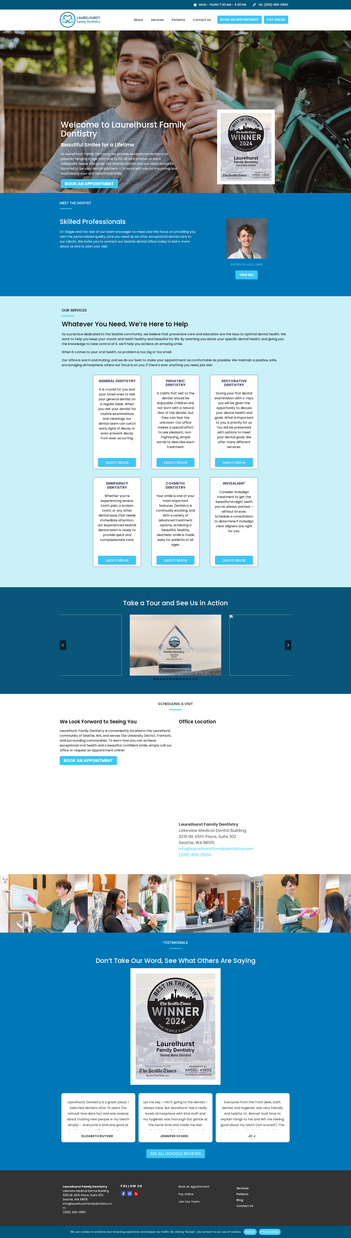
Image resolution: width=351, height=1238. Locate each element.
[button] (76, 645)
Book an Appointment (194, 1187)
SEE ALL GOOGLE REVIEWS (175, 1154)
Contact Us (202, 20)
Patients (178, 20)
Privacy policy (270, 1231)
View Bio (246, 274)
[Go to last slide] (63, 645)
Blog (239, 1200)
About (138, 20)
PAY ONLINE (276, 19)
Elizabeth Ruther (97, 1136)
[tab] (154, 679)
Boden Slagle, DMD (247, 264)
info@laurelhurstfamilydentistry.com (216, 849)
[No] (346, 1232)
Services (157, 20)
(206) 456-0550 (276, 5)
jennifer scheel (174, 1136)
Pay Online (186, 1194)
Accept (250, 1231)
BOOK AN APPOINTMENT (239, 19)
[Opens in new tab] (246, 147)
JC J (251, 1136)
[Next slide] (288, 645)
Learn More (117, 462)
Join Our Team (189, 1202)
